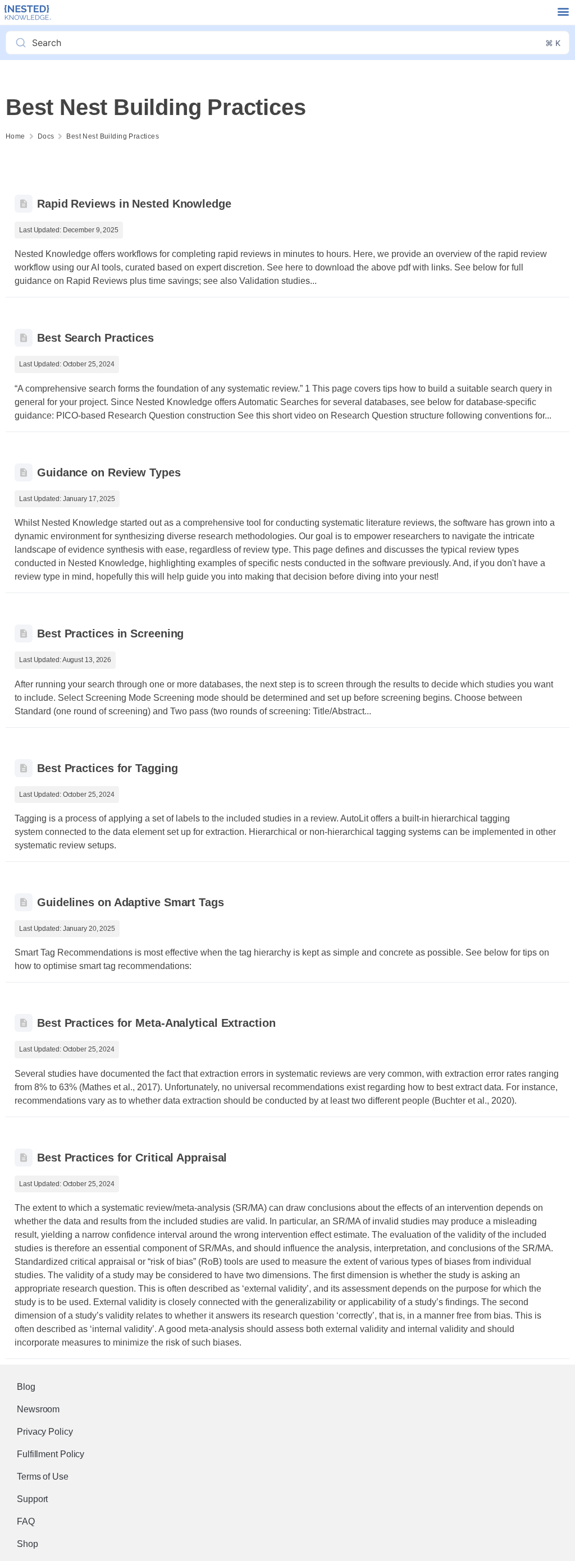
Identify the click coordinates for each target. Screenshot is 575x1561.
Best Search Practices (95, 338)
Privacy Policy (45, 1431)
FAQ (26, 1521)
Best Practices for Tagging (107, 768)
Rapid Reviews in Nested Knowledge (134, 204)
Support (32, 1499)
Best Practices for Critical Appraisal (132, 1157)
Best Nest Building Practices (112, 136)
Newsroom (38, 1409)
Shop (27, 1544)
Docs (46, 136)
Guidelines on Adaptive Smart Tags (130, 902)
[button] (563, 11)
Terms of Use (43, 1476)
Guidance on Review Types (109, 472)
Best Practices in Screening (110, 633)
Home (15, 136)
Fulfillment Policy (50, 1454)
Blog (26, 1387)
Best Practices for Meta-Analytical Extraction (156, 1023)
